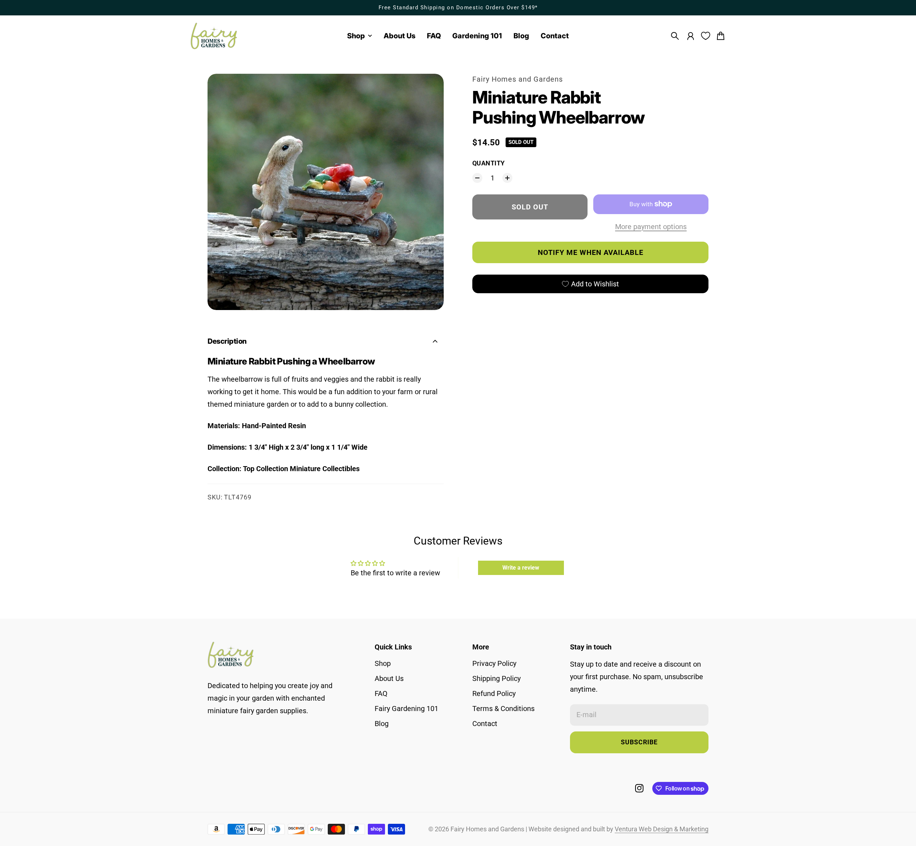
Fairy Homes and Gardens (517, 79)
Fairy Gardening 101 (406, 708)
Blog (382, 723)
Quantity (488, 163)
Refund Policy (494, 693)
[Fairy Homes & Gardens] (214, 36)
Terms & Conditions (503, 708)
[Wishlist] (705, 36)
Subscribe (639, 742)
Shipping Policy (496, 678)
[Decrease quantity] (477, 178)
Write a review (520, 567)
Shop (383, 663)
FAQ (381, 693)
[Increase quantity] (507, 178)
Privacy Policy (494, 663)
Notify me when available (590, 252)
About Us (389, 678)
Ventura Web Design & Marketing (661, 829)
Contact (484, 723)
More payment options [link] (651, 226)
